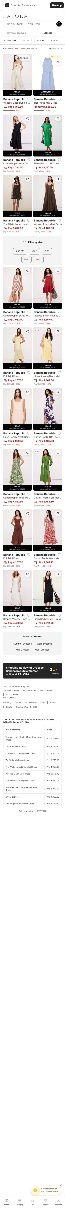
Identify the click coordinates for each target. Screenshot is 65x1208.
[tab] (16, 33)
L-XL (38, 259)
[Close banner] (3, 5)
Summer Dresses (22, 643)
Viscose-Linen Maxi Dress (18, 774)
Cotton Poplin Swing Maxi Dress (20, 753)
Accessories (31, 702)
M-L (26, 259)
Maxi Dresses (42, 649)
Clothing (7, 702)
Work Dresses (44, 643)
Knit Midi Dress (13, 797)
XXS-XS (20, 251)
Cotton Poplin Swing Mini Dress (20, 780)
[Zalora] (32, 16)
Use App (57, 5)
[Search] (59, 24)
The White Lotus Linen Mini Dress (21, 767)
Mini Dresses (23, 649)
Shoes (18, 702)
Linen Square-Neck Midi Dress (20, 803)
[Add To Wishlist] (28, 99)
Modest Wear (22, 707)
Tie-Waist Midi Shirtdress (17, 760)
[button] (32, 5)
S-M (46, 251)
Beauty (9, 707)
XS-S (34, 251)
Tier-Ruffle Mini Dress (16, 746)
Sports (53, 702)
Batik (35, 707)
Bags (43, 702)
